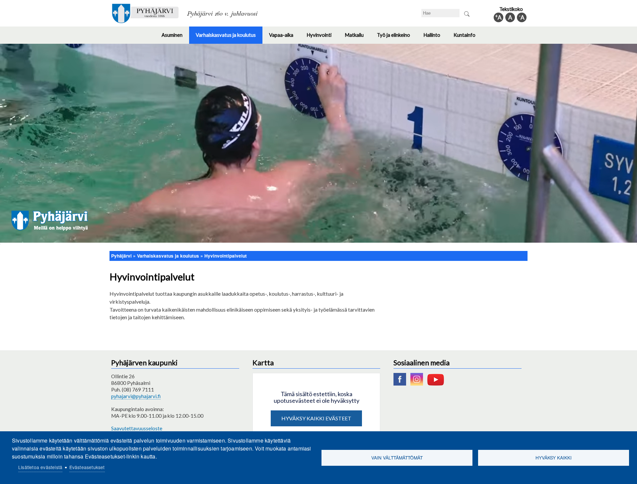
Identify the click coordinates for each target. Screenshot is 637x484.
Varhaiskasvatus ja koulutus (229, 38)
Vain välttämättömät (397, 457)
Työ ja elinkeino (397, 38)
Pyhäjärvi (121, 256)
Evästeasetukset (87, 467)
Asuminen (175, 38)
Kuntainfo (468, 38)
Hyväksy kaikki (553, 457)
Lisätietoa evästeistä (40, 467)
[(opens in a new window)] (401, 384)
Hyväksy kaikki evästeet (316, 418)
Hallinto (435, 38)
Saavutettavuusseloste (136, 428)
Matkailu (357, 38)
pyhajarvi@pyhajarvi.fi (136, 396)
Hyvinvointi (322, 38)
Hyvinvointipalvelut (225, 256)
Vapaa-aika (284, 38)
